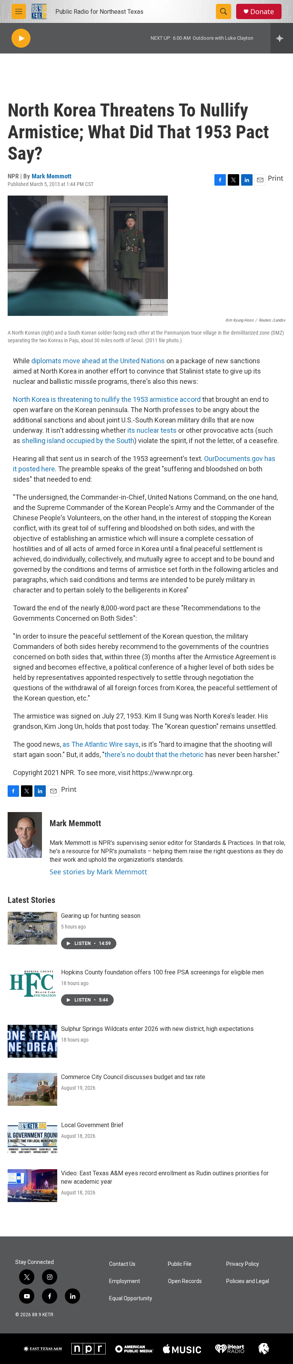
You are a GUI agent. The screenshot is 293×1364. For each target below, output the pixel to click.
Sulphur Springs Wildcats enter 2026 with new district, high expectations (157, 1028)
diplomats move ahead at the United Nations (98, 361)
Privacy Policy (242, 1264)
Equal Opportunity (130, 1298)
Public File (180, 1264)
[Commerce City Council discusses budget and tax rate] (32, 1089)
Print (275, 178)
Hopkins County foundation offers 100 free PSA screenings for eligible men (162, 972)
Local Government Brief (92, 1125)
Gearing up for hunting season (100, 915)
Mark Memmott (51, 176)
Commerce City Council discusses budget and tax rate (133, 1077)
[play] (21, 38)
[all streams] (281, 38)
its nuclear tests (152, 430)
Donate (262, 12)
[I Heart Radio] (230, 1348)
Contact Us (122, 1264)
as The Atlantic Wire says (101, 744)
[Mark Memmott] (25, 835)
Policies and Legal (247, 1281)
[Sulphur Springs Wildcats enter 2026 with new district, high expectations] (32, 1041)
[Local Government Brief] (32, 1137)
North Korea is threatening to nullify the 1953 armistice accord (107, 399)
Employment (124, 1281)
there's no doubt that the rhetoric (154, 755)
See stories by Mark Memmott (98, 871)
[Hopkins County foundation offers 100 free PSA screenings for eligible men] (32, 984)
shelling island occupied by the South (78, 441)
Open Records (185, 1281)
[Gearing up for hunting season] (32, 928)
